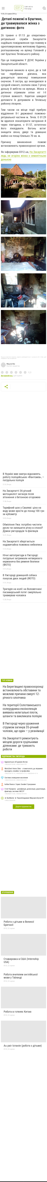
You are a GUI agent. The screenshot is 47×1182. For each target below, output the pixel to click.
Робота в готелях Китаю (17, 1011)
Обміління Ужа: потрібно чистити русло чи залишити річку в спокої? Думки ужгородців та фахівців (23, 527)
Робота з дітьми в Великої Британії (19, 923)
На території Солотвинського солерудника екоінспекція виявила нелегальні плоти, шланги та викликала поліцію (22, 710)
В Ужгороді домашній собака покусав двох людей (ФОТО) (20, 577)
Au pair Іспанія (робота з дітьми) (23, 1045)
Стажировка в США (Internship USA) (21, 960)
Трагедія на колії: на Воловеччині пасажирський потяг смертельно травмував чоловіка (22, 592)
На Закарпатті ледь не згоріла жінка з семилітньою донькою (23, 155)
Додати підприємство (23, 806)
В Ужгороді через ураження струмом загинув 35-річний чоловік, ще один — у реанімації (23, 727)
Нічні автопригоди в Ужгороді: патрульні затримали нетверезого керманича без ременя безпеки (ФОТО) (22, 560)
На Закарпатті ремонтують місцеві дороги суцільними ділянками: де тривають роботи (20, 743)
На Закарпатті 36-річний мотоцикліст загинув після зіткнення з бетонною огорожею (21, 494)
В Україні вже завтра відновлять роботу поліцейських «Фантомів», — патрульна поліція (23, 477)
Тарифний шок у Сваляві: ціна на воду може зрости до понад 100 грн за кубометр (23, 511)
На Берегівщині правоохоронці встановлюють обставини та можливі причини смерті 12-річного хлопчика (23, 692)
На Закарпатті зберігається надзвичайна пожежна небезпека (22, 543)
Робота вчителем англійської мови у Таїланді (21, 976)
